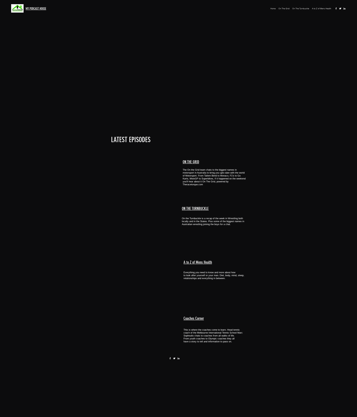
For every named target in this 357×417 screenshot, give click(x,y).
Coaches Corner (194, 318)
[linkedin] (344, 8)
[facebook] (336, 8)
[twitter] (340, 8)
